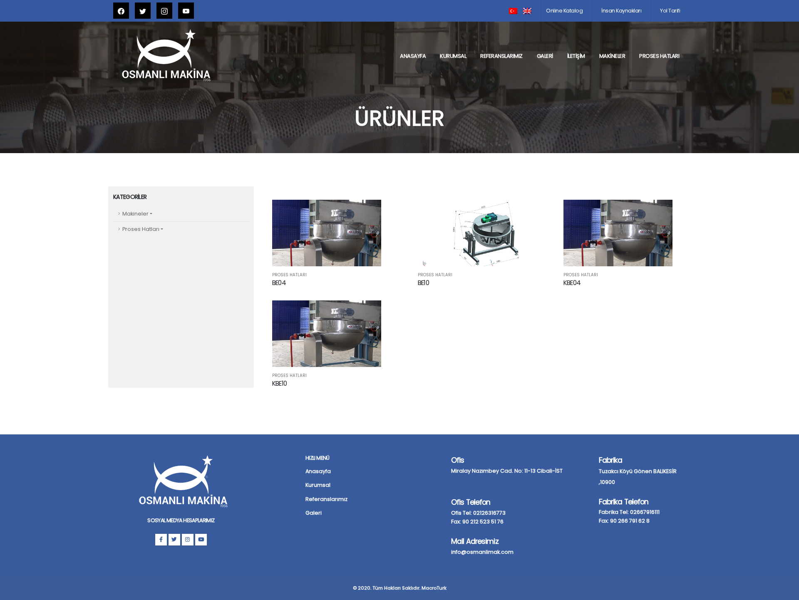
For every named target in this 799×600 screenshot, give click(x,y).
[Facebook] (161, 539)
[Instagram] (188, 539)
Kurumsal (453, 56)
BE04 (279, 282)
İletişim (576, 56)
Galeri (545, 56)
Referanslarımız (501, 56)
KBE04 (572, 282)
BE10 (423, 282)
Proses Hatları (659, 56)
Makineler (612, 56)
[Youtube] (201, 539)
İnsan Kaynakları (621, 10)
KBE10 (279, 383)
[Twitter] (174, 539)
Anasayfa (413, 56)
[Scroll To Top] (784, 590)
